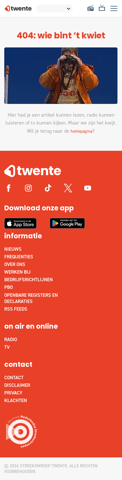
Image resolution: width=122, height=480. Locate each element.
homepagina (81, 131)
